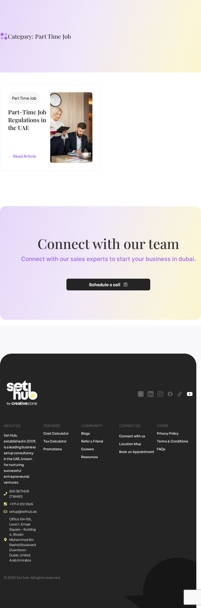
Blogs (85, 433)
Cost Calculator (56, 433)
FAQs (161, 449)
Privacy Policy (167, 433)
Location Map (130, 444)
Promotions (52, 449)
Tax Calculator (54, 441)
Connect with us (132, 436)
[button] (24, 98)
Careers (87, 449)
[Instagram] (160, 394)
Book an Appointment (136, 452)
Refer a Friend (92, 441)
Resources (89, 457)
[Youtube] (190, 394)
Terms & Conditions (172, 441)
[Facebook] (170, 394)
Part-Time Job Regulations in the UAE (27, 119)
